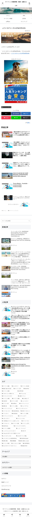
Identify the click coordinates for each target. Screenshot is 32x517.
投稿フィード (5, 482)
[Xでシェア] (5, 422)
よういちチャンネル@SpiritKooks (20, 53)
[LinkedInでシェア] (16, 430)
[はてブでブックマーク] (12, 426)
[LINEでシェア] (26, 426)
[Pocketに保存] (19, 426)
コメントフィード (6, 485)
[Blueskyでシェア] (19, 422)
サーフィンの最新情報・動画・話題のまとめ (16, 3)
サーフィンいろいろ (7, 107)
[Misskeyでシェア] (26, 422)
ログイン (3, 478)
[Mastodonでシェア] (12, 422)
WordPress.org (5, 489)
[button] (26, 117)
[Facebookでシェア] (5, 426)
